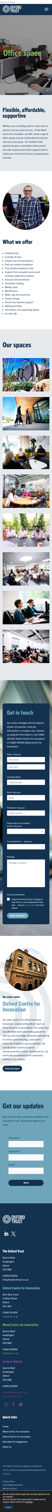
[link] (12, 9)
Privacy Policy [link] (8, 1481)
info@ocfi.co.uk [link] (10, 1316)
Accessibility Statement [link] (13, 1485)
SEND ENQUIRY (17, 915)
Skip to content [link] (7, 1)
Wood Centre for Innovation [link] (16, 1431)
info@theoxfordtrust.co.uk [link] (15, 1279)
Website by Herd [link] (10, 1488)
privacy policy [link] (30, 905)
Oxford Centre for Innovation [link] (17, 1436)
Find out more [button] (12, 1068)
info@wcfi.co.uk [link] (10, 1353)
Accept (8, 1507)
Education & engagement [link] (15, 1441)
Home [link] (6, 1426)
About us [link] (7, 1446)
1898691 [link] (7, 1474)
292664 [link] (6, 1470)
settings (29, 1502)
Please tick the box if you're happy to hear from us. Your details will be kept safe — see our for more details (28, 903)
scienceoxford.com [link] (12, 1396)
